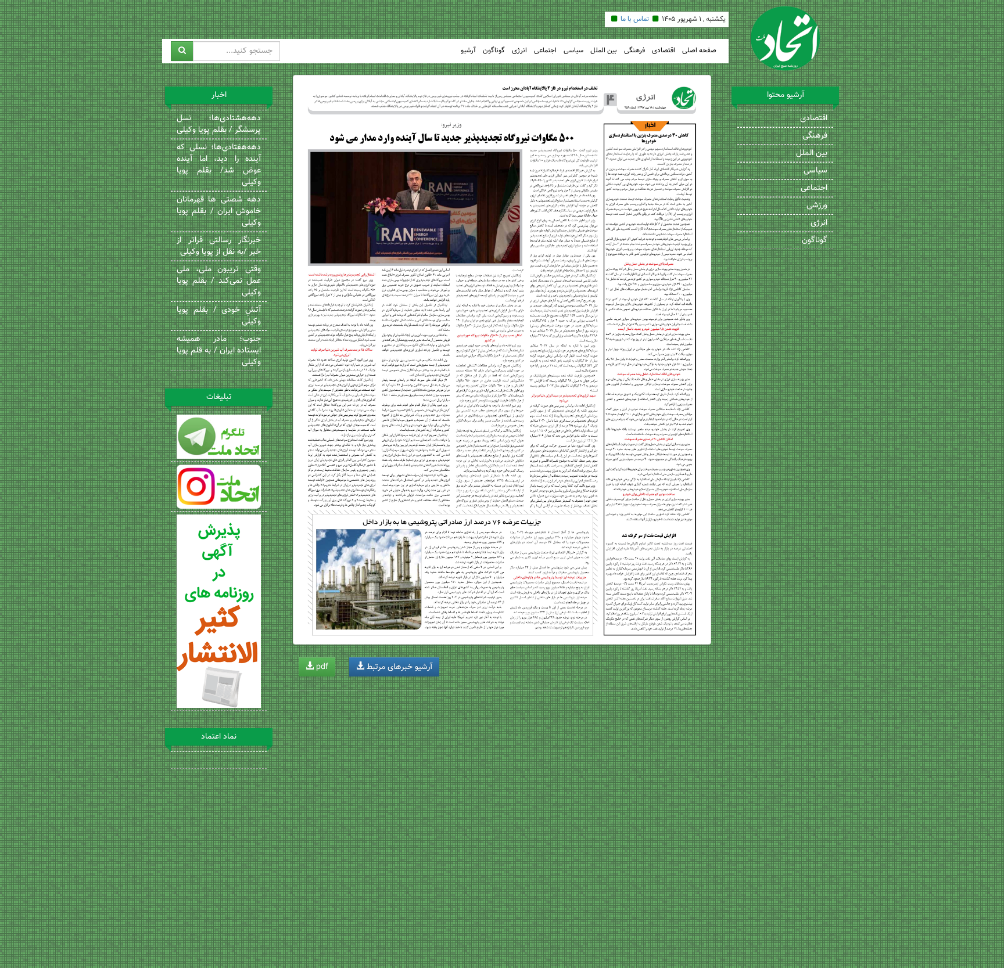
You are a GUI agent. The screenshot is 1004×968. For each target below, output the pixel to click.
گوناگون (494, 51)
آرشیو (468, 51)
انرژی (519, 51)
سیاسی (573, 51)
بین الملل (603, 51)
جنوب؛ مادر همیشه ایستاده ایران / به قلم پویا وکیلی (219, 351)
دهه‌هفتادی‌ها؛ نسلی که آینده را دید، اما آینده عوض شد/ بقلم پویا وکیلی (219, 165)
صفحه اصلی (699, 51)
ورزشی (816, 205)
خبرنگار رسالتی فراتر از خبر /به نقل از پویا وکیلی (219, 246)
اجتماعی (545, 51)
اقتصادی (663, 51)
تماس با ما (635, 19)
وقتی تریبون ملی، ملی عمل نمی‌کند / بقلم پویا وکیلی (219, 281)
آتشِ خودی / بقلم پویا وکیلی (219, 316)
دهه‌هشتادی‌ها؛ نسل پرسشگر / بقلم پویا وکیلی (219, 124)
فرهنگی (634, 51)
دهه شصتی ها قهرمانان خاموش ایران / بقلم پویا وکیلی (219, 211)
